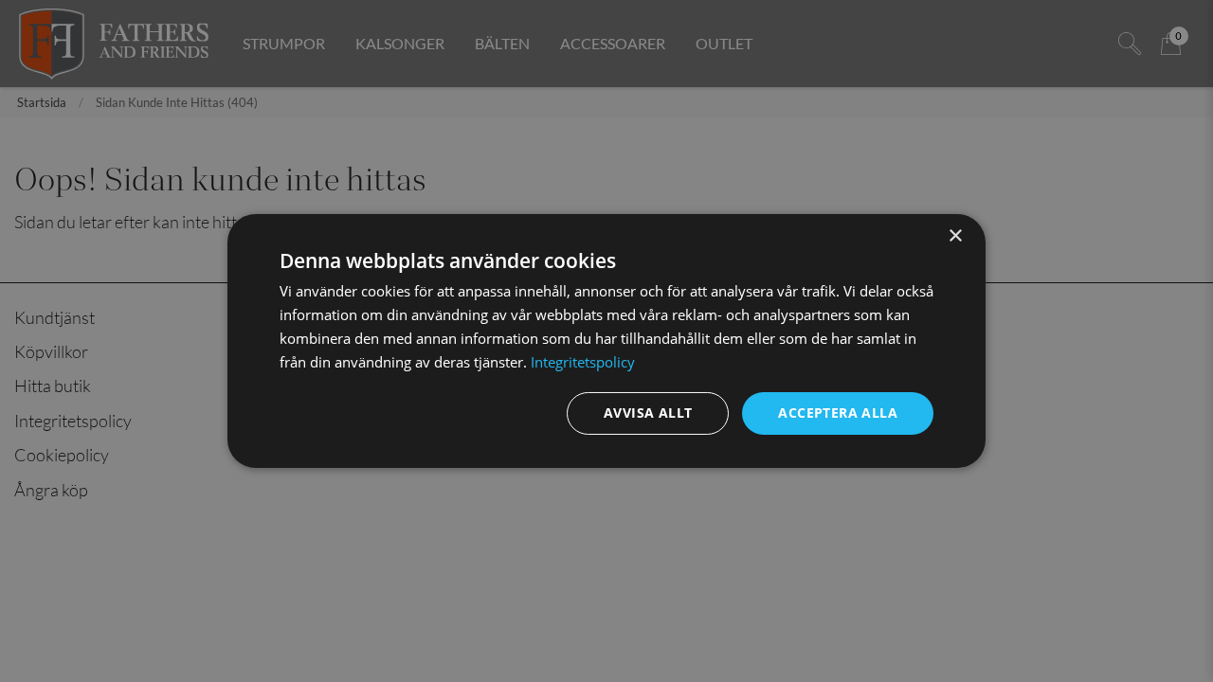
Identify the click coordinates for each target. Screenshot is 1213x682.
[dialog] (606, 341)
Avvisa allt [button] (648, 413)
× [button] (955, 236)
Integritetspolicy (583, 361)
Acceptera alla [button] (837, 413)
